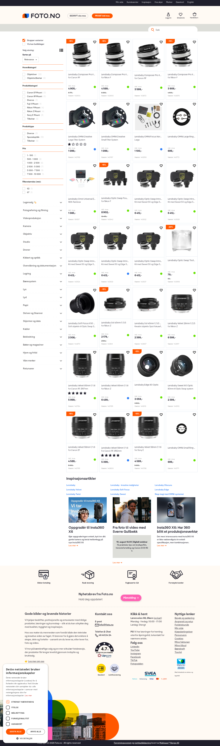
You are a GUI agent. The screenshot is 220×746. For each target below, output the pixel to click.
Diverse (30, 100)
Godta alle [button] (16, 731)
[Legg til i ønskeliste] (94, 42)
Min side (119, 2)
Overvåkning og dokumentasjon (39, 265)
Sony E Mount (33, 115)
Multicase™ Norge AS (169, 743)
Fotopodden (137, 663)
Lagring (27, 273)
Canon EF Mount (34, 92)
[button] (109, 650)
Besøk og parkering (184, 618)
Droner (26, 249)
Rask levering (88, 583)
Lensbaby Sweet (118, 494)
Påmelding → (131, 597)
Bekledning (29, 336)
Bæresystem (29, 281)
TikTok (134, 660)
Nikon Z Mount (34, 111)
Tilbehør (31, 119)
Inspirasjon (146, 2)
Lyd (25, 297)
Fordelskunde (182, 624)
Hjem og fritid (30, 352)
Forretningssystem (122, 743)
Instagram (136, 653)
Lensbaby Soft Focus (120, 489)
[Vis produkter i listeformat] (61, 50)
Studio (26, 242)
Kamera (27, 226)
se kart (157, 618)
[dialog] (25, 703)
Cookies (179, 638)
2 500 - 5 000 (33, 166)
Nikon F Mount (33, 107)
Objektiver (32, 74)
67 (28, 192)
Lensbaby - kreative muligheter (124, 485)
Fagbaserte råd (132, 583)
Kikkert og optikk (31, 257)
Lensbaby (70, 485)
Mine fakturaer (182, 642)
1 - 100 (30, 155)
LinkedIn (135, 646)
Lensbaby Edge (162, 489)
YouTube (135, 650)
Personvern (181, 635)
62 (28, 188)
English (190, 2)
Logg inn (168, 14)
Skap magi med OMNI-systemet (169, 494)
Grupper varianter (35, 40)
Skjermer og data (32, 321)
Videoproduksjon (32, 218)
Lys (24, 289)
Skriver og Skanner (33, 313)
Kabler (26, 329)
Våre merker (29, 360)
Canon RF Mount (34, 96)
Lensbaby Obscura (163, 485)
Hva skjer (159, 2)
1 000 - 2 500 (33, 163)
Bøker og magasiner (33, 344)
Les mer (72, 545)
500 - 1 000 (32, 159)
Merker (169, 2)
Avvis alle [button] (36, 731)
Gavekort (180, 2)
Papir (25, 305)
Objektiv (27, 234)
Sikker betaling (43, 583)
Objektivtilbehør (34, 78)
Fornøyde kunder (176, 583)
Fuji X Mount (32, 104)
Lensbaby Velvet (74, 489)
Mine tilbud (180, 645)
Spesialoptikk (33, 137)
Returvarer (28, 368)
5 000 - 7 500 (33, 170)
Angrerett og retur (184, 621)
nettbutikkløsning (143, 743)
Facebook (136, 657)
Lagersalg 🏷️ (30, 202)
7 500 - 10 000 (34, 174)
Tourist (178, 652)
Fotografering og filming (35, 210)
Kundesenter (132, 2)
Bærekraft (180, 648)
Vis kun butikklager (35, 44)
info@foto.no (106, 624)
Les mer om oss (36, 661)
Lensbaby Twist (73, 494)
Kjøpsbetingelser (184, 631)
